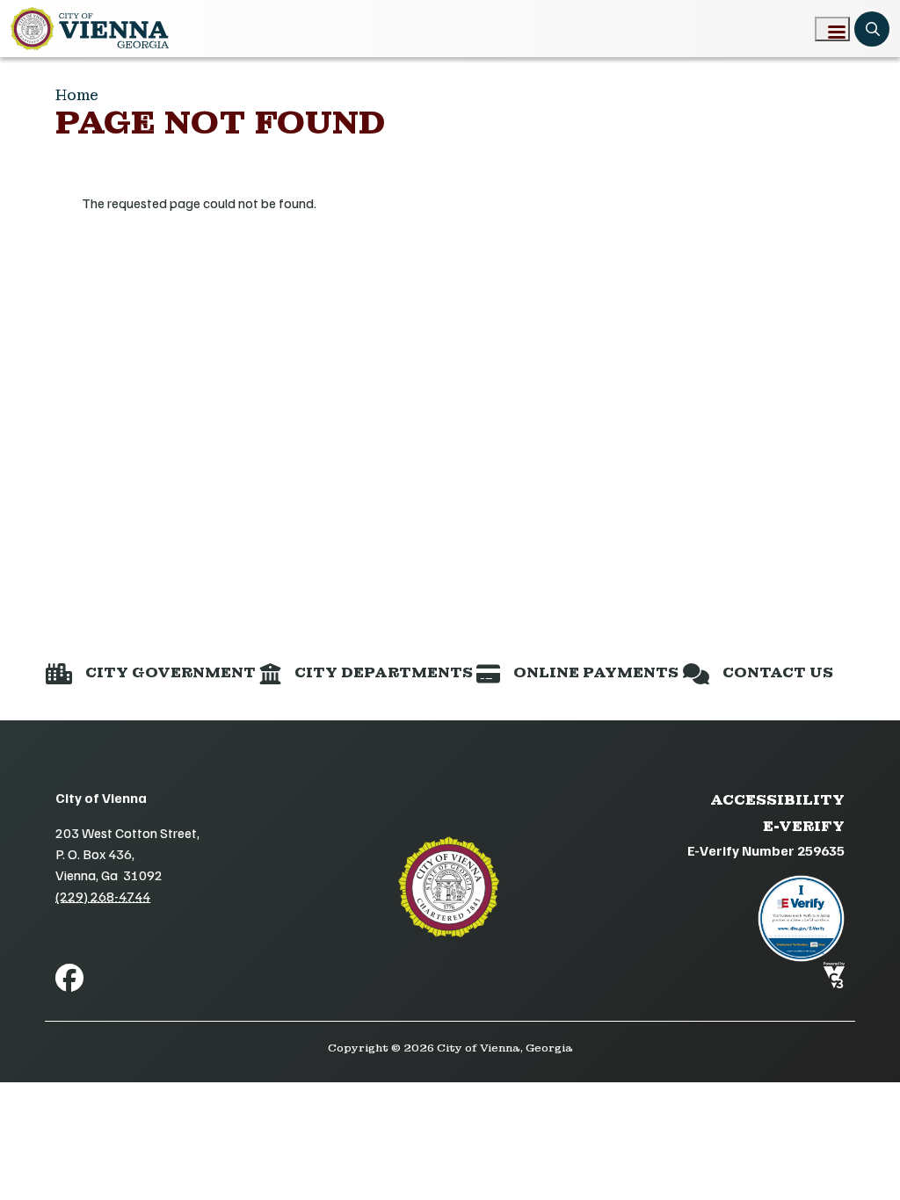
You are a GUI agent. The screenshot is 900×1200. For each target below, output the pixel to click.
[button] (151, 672)
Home (76, 95)
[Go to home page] (90, 28)
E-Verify (804, 826)
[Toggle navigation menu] (832, 29)
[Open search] (871, 29)
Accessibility (777, 800)
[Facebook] (69, 977)
